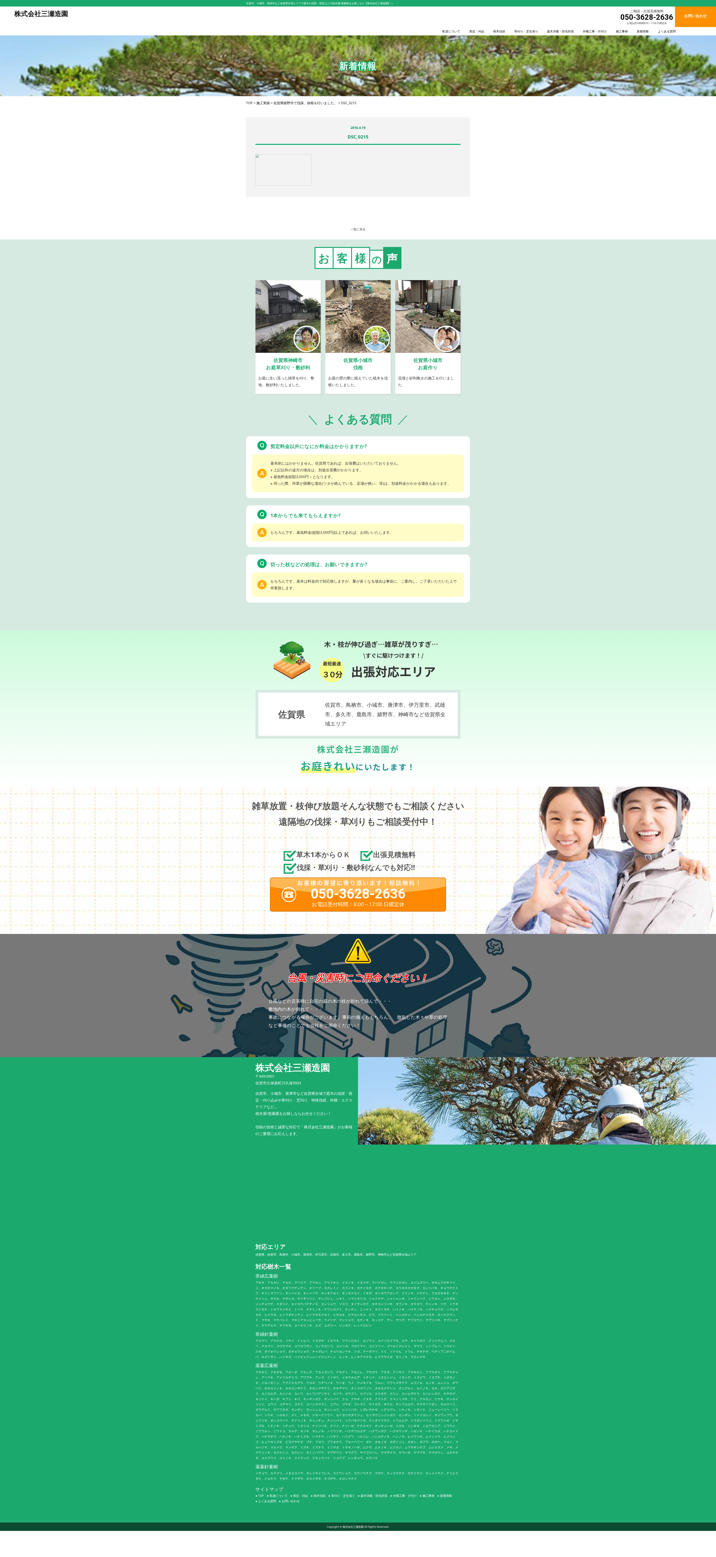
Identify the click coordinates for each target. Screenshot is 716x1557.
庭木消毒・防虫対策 (560, 31)
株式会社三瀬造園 (353, 1526)
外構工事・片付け (595, 31)
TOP (261, 1496)
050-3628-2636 (646, 17)
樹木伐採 (499, 31)
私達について (451, 31)
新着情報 (643, 31)
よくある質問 (667, 31)
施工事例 (622, 31)
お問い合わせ (291, 1501)
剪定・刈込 (476, 31)
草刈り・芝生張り (526, 31)
